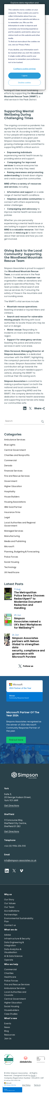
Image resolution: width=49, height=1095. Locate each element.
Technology (10, 567)
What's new (10, 1018)
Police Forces (11, 557)
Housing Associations (15, 502)
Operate (8, 960)
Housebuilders (11, 1010)
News (7, 1027)
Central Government (15, 450)
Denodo (8, 465)
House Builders (11, 496)
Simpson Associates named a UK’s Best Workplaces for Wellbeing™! (28, 623)
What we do (10, 929)
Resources (9, 1035)
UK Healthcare (11, 572)
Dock (33, 1075)
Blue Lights (9, 445)
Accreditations (11, 911)
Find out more (16, 740)
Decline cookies (24, 82)
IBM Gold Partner (13, 507)
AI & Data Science (13, 956)
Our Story (9, 899)
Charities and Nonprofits (17, 455)
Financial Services (13, 471)
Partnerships (10, 914)
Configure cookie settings (24, 69)
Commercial (10, 460)
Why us (8, 894)
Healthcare (10, 977)
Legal (7, 517)
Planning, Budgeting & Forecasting (21, 551)
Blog (6, 1031)
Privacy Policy (24, 44)
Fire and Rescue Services (17, 476)
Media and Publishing (15, 541)
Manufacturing (12, 536)
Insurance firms (12, 512)
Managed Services (13, 531)
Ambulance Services (14, 439)
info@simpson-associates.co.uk (20, 860)
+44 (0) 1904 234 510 (15, 846)
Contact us (10, 925)
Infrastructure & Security (17, 938)
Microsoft (9, 546)
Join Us (7, 1038)
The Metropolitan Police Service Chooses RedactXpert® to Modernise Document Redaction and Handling (29, 600)
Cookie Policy (24, 1085)
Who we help (11, 964)
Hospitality (9, 491)
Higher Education (13, 486)
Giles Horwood (12, 351)
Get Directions (11, 805)
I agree (24, 75)
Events (7, 1023)
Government (10, 481)
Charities (8, 973)
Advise (7, 935)
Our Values (10, 903)
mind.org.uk (22, 233)
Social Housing (11, 562)
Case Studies (11, 1014)
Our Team (9, 907)
